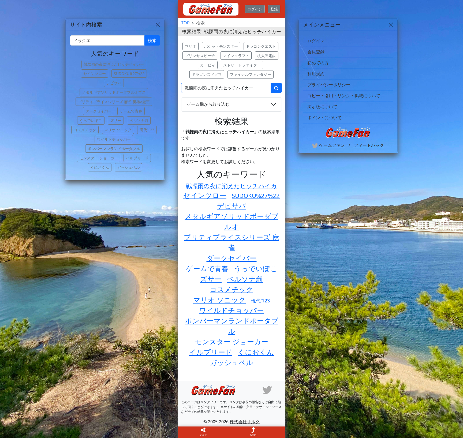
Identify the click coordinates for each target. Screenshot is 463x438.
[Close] (391, 24)
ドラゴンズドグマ (207, 74)
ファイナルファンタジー (250, 74)
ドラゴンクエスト (261, 46)
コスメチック (231, 289)
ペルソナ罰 (245, 279)
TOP (185, 23)
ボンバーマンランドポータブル (114, 148)
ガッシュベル (231, 362)
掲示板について (322, 107)
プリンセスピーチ (200, 55)
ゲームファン (331, 145)
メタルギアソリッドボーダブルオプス (114, 92)
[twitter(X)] (267, 390)
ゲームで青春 (207, 268)
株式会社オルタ (245, 422)
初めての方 (318, 63)
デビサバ (231, 206)
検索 (152, 40)
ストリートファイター (242, 65)
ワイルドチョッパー (231, 310)
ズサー (211, 279)
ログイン (254, 9)
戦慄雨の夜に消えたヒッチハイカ (231, 186)
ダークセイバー (232, 258)
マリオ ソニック (219, 300)
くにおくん (256, 352)
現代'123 (260, 300)
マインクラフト (236, 55)
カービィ (207, 65)
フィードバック (369, 145)
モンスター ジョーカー (231, 341)
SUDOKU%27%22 (256, 196)
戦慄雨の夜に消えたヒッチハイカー (114, 64)
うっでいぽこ (255, 268)
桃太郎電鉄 (266, 55)
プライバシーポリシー (328, 85)
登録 (274, 9)
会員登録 (315, 52)
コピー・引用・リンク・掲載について (343, 96)
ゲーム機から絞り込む (208, 104)
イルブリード (210, 352)
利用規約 (315, 74)
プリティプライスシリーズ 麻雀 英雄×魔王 (114, 101)
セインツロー (204, 195)
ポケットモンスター (221, 46)
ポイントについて (324, 118)
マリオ (190, 46)
